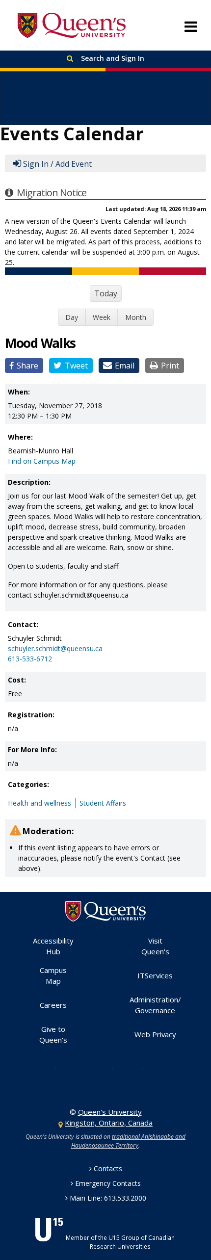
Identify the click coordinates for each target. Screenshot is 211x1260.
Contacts (108, 1168)
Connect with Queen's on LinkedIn (163, 1068)
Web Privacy (155, 1034)
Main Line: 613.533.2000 (108, 1198)
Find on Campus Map (42, 461)
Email (124, 365)
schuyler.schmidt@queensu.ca (55, 648)
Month (135, 317)
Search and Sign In (111, 58)
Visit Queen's (155, 946)
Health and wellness (39, 803)
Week (101, 317)
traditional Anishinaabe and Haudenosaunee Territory (128, 1141)
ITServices (155, 975)
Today (105, 293)
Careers (53, 1005)
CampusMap (53, 975)
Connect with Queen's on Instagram (105, 1068)
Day (71, 317)
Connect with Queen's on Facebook (76, 1068)
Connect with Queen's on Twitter (48, 1068)
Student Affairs (102, 803)
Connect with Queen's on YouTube (134, 1068)
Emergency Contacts (108, 1183)
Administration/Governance (155, 1005)
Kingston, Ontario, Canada (109, 1123)
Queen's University (72, 25)
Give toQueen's (53, 1034)
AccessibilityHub (53, 946)
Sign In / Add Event (57, 163)
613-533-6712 (30, 658)
